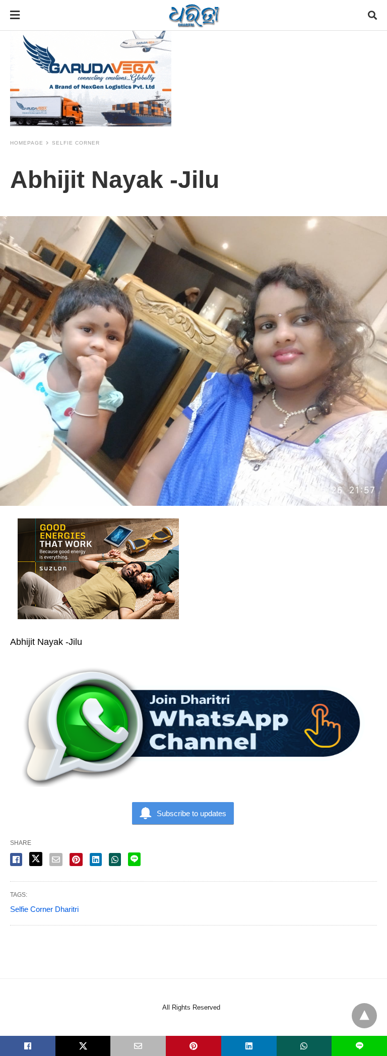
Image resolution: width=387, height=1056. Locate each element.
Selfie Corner (76, 143)
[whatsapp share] (115, 859)
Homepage (26, 143)
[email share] (55, 859)
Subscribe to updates (191, 813)
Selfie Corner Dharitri (44, 909)
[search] (372, 15)
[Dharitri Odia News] (194, 15)
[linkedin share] (96, 859)
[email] (138, 1046)
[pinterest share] (76, 859)
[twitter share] (35, 859)
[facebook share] (16, 859)
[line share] (134, 859)
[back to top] (364, 1015)
